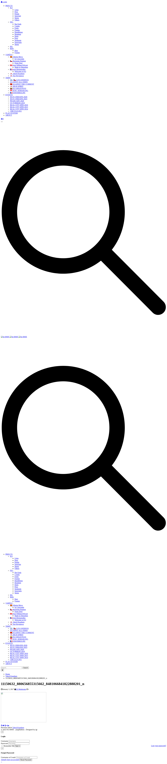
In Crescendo (19, 59)
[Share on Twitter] (3, 725)
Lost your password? (158, 746)
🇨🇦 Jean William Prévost (19, 65)
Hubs (16, 36)
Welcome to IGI (20, 71)
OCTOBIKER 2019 (17, 103)
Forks (17, 28)
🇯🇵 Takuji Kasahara (17, 74)
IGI (11, 8)
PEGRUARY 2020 (17, 101)
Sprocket (18, 16)
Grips (17, 10)
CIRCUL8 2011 (16, 111)
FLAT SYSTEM (11, 113)
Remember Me (8, 746)
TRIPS (7, 78)
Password (4, 743)
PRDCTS (8, 6)
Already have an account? (10, 760)
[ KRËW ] (9, 55)
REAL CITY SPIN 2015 (19, 107)
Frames (17, 30)
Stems (17, 18)
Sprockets (18, 42)
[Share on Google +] (6, 725)
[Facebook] (1, 119)
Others (17, 20)
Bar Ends (18, 24)
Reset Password (25, 760)
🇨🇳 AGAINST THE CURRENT (22, 84)
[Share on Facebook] (1, 725)
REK (12, 49)
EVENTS (9, 95)
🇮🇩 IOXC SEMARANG (19, 91)
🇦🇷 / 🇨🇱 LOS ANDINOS (19, 80)
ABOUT (8, 115)
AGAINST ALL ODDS (19, 82)
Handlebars (19, 32)
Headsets (18, 34)
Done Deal (18, 63)
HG (11, 46)
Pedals (17, 14)
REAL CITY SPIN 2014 (19, 109)
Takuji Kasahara (18, 728)
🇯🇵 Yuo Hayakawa (17, 76)
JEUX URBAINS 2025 (18, 99)
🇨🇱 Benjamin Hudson (18, 61)
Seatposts (18, 40)
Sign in (17, 746)
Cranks (17, 26)
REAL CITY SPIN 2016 (19, 105)
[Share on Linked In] (8, 725)
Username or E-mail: (8, 757)
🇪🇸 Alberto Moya (16, 57)
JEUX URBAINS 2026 (18, 97)
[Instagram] (3, 119)
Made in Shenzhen (21, 67)
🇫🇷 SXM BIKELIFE (17, 93)
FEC (11, 22)
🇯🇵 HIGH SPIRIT (16, 86)
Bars (16, 51)
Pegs (16, 12)
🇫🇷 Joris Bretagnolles (17, 69)
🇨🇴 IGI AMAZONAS (18, 88)
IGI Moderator (21, 689)
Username (4, 741)
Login (4, 2)
